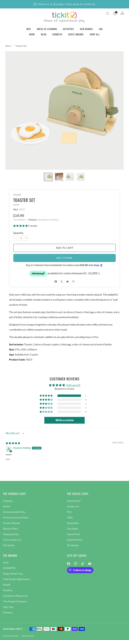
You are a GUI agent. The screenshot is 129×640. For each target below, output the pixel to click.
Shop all (95, 34)
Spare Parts (73, 534)
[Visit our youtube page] (89, 563)
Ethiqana (8, 612)
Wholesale (72, 545)
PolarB (17, 194)
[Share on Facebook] (55, 281)
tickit (5, 562)
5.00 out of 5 (73, 385)
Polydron (7, 590)
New (28, 29)
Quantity (18, 233)
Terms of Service (12, 539)
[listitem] (64, 4)
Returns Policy (10, 528)
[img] (13, 443)
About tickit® (74, 500)
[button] (20, 225)
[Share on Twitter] (67, 281)
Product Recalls (11, 523)
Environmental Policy (14, 512)
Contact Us (73, 506)
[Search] (107, 13)
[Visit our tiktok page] (82, 563)
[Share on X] (61, 281)
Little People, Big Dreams (16, 579)
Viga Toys (8, 606)
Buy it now (64, 257)
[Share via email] (73, 281)
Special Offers (74, 539)
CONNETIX (57, 34)
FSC (69, 512)
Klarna (6, 506)
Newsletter (73, 523)
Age (101, 29)
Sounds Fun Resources (15, 595)
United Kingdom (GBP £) (12, 628)
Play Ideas (72, 528)
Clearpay (8, 500)
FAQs (70, 517)
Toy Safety (8, 545)
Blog (43, 34)
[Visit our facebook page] (68, 563)
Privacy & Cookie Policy (16, 517)
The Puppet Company (15, 601)
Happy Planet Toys (13, 573)
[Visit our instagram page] (75, 563)
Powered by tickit (10, 636)
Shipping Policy (11, 534)
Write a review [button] (64, 420)
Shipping (32, 220)
